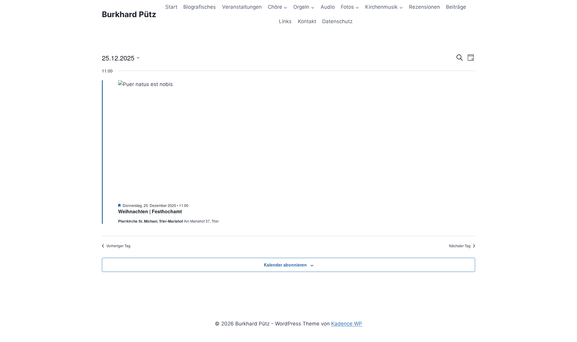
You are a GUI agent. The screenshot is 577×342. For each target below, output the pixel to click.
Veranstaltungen (242, 7)
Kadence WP (346, 324)
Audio (328, 7)
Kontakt (307, 21)
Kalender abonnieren (285, 265)
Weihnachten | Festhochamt (150, 211)
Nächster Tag (460, 245)
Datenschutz (337, 21)
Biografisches (199, 7)
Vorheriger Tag (118, 245)
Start (171, 7)
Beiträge (456, 7)
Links (285, 21)
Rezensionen (424, 7)
